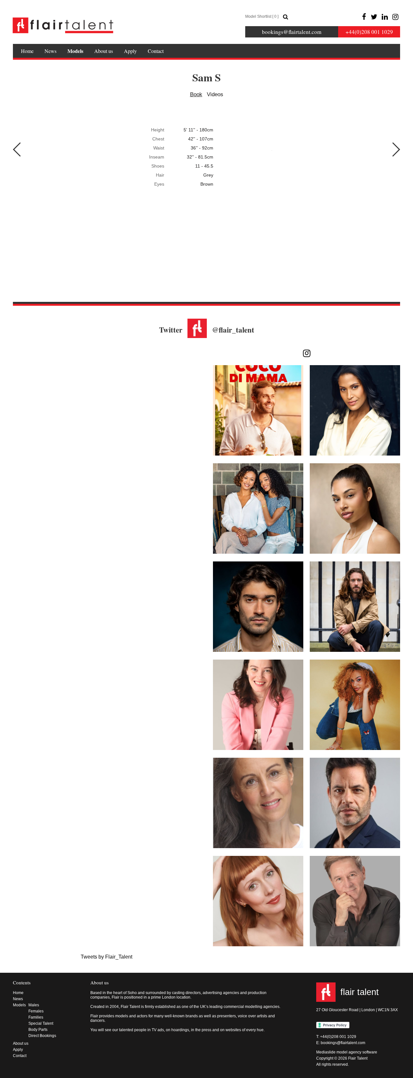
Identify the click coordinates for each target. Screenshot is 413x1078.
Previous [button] (17, 149)
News (50, 50)
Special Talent (40, 1023)
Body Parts (37, 1029)
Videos (215, 94)
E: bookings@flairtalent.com (340, 1043)
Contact (156, 50)
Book (196, 94)
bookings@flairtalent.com (291, 32)
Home (27, 50)
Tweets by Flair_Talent (106, 957)
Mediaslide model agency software (346, 1052)
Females (36, 1011)
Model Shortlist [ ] (261, 16)
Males (33, 1005)
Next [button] (395, 149)
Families (35, 1017)
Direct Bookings (42, 1035)
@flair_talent (233, 329)
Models (75, 51)
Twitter (170, 329)
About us (103, 50)
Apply (130, 50)
